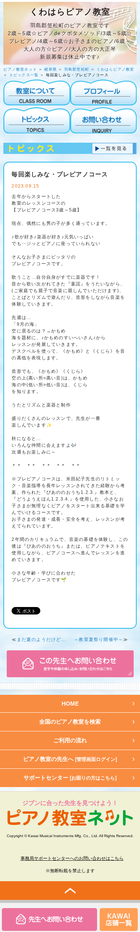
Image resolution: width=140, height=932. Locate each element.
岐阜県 (50, 69)
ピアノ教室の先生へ (70, 759)
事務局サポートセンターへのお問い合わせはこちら (72, 858)
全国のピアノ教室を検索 (70, 721)
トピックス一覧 (23, 75)
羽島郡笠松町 (76, 69)
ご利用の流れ (70, 740)
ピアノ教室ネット (20, 69)
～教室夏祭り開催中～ (98, 639)
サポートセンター (70, 777)
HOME (70, 703)
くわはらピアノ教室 (115, 69)
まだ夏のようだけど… (41, 639)
